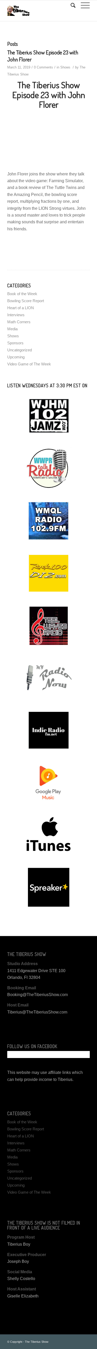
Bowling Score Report (25, 301)
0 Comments (43, 67)
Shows (65, 67)
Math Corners (19, 322)
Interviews (16, 315)
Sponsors (15, 343)
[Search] (70, 5)
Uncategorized (19, 350)
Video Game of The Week (29, 364)
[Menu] (83, 5)
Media (12, 329)
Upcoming (16, 357)
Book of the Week (22, 294)
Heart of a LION (20, 308)
